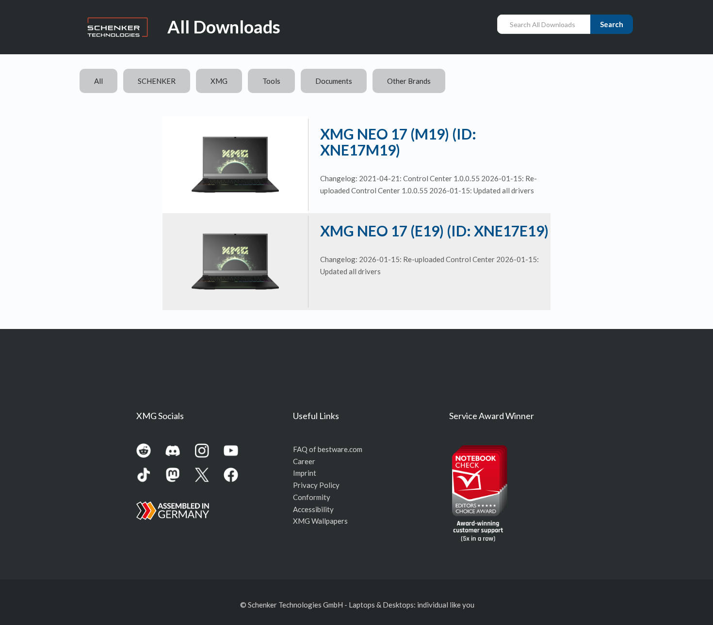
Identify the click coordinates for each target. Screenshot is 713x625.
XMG (219, 81)
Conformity (311, 497)
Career (304, 461)
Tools (271, 81)
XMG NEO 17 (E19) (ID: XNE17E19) (434, 230)
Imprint (304, 473)
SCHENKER (157, 81)
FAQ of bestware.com (327, 449)
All (98, 81)
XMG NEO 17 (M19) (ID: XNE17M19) (398, 141)
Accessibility (313, 509)
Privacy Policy (316, 485)
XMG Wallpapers (320, 520)
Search (611, 24)
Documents (333, 81)
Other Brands (409, 81)
